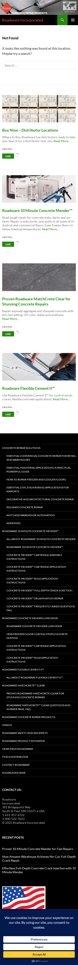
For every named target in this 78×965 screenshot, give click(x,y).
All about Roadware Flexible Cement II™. (34, 677)
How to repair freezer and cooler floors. (36, 479)
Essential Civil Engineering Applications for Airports (37, 489)
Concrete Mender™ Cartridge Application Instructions (36, 568)
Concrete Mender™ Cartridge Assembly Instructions (34, 556)
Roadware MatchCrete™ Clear (23, 685)
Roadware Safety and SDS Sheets (24, 733)
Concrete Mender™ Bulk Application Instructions (32, 580)
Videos (7, 725)
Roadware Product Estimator (23, 741)
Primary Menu (73, 20)
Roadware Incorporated (22, 20)
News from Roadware (17, 748)
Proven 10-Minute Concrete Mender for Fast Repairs (37, 849)
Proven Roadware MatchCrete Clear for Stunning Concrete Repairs (35, 695)
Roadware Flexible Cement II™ (23, 669)
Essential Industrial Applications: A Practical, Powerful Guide (38, 469)
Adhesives (13, 523)
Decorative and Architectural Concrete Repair (40, 499)
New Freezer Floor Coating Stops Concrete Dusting (37, 636)
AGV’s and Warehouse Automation (30, 515)
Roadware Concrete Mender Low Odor (30, 618)
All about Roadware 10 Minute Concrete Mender (41, 539)
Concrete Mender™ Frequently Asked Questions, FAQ (40, 608)
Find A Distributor (15, 756)
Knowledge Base (14, 772)
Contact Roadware (16, 764)
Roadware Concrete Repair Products (28, 717)
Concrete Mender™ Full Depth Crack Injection (39, 590)
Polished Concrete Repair (24, 507)
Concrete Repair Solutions (21, 448)
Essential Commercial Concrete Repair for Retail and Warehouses (41, 457)
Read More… (62, 141)
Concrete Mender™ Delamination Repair (34, 598)
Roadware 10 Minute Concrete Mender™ (30, 531)
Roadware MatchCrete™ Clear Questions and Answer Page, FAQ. (38, 707)
